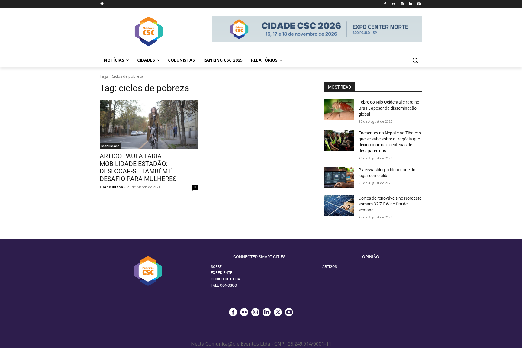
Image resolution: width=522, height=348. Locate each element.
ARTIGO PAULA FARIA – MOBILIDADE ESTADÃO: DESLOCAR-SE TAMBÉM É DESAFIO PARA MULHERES (138, 167)
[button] (415, 60)
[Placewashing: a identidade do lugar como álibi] (339, 177)
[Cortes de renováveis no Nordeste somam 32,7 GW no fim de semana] (339, 205)
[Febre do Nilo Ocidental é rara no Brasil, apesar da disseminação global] (339, 109)
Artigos (329, 267)
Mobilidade (110, 146)
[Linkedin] (410, 4)
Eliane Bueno (111, 187)
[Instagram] (402, 4)
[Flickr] (393, 4)
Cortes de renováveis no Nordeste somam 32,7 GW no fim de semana (390, 204)
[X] (278, 312)
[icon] (102, 3)
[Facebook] (385, 4)
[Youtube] (418, 4)
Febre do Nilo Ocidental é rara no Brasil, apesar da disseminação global (389, 108)
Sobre (216, 267)
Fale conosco (224, 285)
